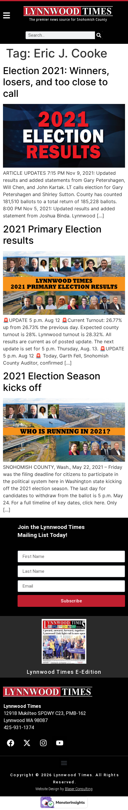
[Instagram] (43, 743)
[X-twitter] (26, 743)
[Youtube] (59, 743)
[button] (64, 763)
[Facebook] (10, 743)
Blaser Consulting (79, 789)
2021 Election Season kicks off (51, 381)
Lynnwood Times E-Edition (64, 672)
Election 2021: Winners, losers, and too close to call (56, 82)
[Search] (99, 35)
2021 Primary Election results (52, 234)
